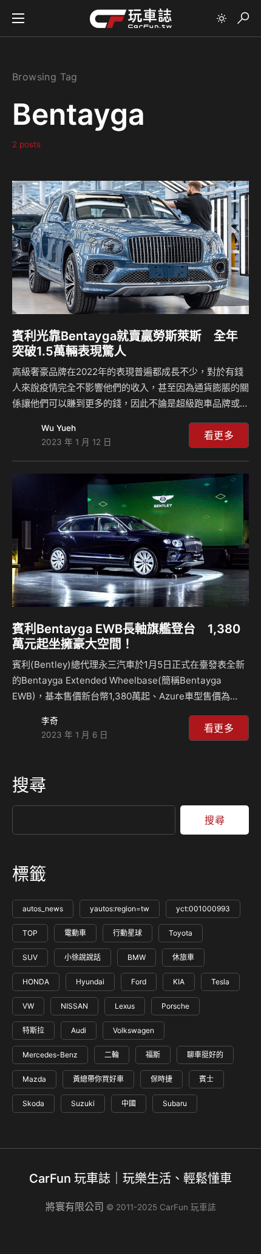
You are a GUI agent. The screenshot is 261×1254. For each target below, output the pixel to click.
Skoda (33, 1103)
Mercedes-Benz (50, 1054)
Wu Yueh (58, 428)
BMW (136, 957)
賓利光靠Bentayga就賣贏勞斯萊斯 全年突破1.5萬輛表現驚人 (125, 344)
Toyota (180, 932)
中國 (128, 1103)
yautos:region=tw (119, 908)
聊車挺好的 (205, 1054)
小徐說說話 (82, 957)
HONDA (35, 981)
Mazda (34, 1079)
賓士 (206, 1079)
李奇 (49, 721)
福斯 (153, 1054)
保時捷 (161, 1079)
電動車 (75, 932)
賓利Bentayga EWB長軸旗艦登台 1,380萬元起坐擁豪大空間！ (126, 636)
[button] (18, 18)
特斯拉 (33, 1030)
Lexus (125, 1006)
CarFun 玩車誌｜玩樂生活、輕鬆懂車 (130, 1178)
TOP (30, 932)
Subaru (175, 1103)
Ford (138, 981)
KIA (179, 981)
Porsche (175, 1006)
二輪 (111, 1054)
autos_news (42, 908)
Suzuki (83, 1103)
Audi (78, 1030)
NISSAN (74, 1006)
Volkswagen (133, 1030)
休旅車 (183, 957)
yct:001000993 (203, 908)
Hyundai (90, 981)
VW (28, 1006)
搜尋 (29, 785)
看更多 (219, 435)
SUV (30, 957)
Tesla (220, 981)
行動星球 (127, 932)
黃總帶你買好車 (98, 1079)
